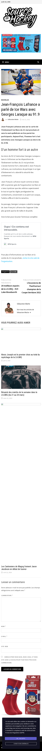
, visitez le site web (29, 258)
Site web (4, 646)
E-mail (4, 636)
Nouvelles (5, 100)
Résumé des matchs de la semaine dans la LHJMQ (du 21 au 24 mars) (19, 393)
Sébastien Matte (13, 119)
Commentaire (7, 595)
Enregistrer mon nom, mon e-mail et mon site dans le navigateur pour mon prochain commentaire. (19, 660)
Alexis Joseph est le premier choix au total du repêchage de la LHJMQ (20, 356)
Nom (3, 626)
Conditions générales (21, 743)
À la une (13, 272)
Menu (7, 62)
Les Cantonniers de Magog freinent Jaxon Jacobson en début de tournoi (19, 567)
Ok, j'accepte (20, 738)
